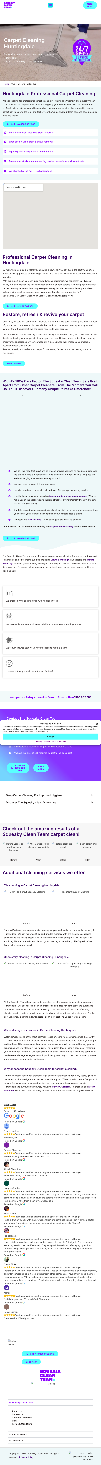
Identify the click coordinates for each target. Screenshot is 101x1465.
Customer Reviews (22, 1417)
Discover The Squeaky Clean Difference (31, 802)
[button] (97, 723)
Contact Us (17, 1414)
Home (6, 84)
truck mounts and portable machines (68, 496)
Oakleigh (64, 559)
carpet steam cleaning (61, 526)
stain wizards (34, 519)
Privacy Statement (43, 741)
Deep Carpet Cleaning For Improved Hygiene (34, 795)
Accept (50, 736)
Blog (14, 1420)
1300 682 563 (82, 697)
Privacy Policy (26, 1457)
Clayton (55, 559)
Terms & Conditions (22, 1424)
